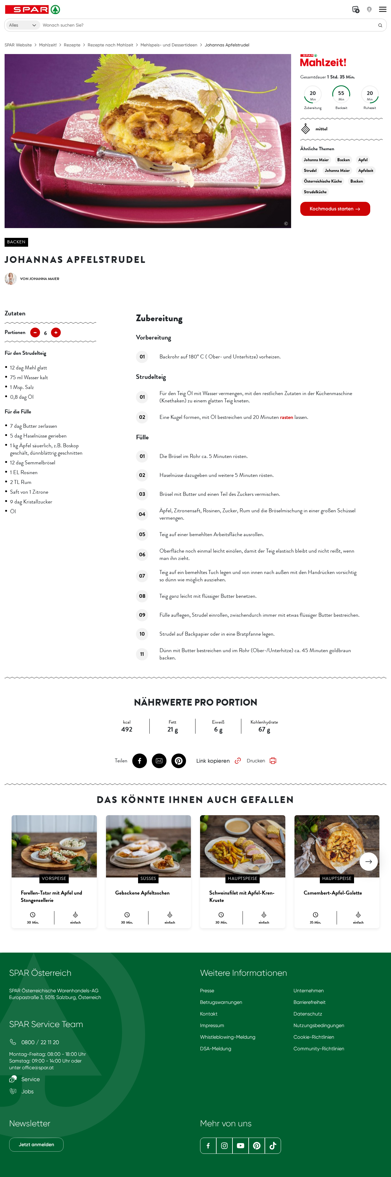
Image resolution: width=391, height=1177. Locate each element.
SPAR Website (18, 44)
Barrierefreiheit (310, 1002)
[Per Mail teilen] (159, 761)
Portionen (15, 332)
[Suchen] (380, 25)
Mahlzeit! (48, 44)
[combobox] (23, 25)
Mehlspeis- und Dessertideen (169, 44)
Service (30, 1079)
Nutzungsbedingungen (319, 1025)
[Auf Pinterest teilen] (178, 761)
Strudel (310, 170)
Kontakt (208, 1014)
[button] (369, 861)
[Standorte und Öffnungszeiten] (369, 9)
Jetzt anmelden (36, 1144)
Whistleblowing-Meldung (227, 1037)
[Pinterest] (257, 1146)
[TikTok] (273, 1146)
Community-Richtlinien (319, 1049)
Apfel (362, 160)
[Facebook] (208, 1146)
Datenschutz (308, 1014)
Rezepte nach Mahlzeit (110, 44)
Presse (207, 991)
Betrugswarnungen (221, 1002)
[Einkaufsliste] (356, 9)
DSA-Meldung (215, 1049)
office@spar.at (38, 1067)
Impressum (212, 1025)
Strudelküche (315, 192)
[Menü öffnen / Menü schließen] (382, 9)
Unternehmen (309, 991)
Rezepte (72, 44)
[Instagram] (224, 1146)
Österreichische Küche (323, 181)
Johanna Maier (316, 160)
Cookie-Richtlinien (314, 1037)
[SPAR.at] (33, 9)
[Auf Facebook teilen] (139, 761)
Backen (16, 242)
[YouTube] (240, 1146)
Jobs (27, 1091)
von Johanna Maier (39, 279)
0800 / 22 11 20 (39, 1042)
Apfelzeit (365, 170)
